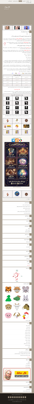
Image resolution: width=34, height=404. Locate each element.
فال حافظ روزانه (28, 363)
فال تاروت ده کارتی (27, 340)
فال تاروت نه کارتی (27, 338)
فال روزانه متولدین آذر (25, 31)
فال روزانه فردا (28, 389)
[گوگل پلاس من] (13, 397)
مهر (17, 73)
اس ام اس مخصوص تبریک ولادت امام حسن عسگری (23, 211)
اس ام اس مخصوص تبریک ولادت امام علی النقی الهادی (23, 206)
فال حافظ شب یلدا (28, 365)
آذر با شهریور (7, 79)
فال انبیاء (29, 223)
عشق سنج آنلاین (28, 258)
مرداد (14, 73)
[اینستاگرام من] (19, 397)
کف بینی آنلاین (28, 236)
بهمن (11, 73)
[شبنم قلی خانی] (7, 27)
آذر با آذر (8, 82)
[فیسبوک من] (21, 397)
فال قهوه (29, 228)
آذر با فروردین (26, 77)
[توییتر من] (15, 397)
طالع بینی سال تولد (28, 320)
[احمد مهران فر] (26, 27)
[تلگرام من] (23, 397)
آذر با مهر (26, 82)
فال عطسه (29, 384)
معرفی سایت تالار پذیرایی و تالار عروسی (25, 355)
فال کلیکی (29, 253)
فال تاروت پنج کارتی (27, 335)
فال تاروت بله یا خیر (27, 345)
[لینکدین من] (8, 397)
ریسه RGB (29, 263)
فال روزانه (7, 7)
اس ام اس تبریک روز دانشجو (26, 208)
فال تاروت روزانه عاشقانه (27, 343)
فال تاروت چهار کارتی (27, 333)
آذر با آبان (17, 82)
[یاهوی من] (25, 397)
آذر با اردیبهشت (17, 77)
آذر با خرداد (7, 77)
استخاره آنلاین (28, 218)
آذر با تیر (26, 79)
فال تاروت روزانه (28, 325)
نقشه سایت (13, 401)
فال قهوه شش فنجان (27, 231)
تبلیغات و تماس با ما (28, 2)
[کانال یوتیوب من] (11, 397)
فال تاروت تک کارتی (27, 330)
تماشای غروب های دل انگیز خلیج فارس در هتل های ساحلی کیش (22, 353)
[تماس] (17, 397)
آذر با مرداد (17, 79)
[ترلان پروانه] (17, 27)
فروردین (21, 73)
